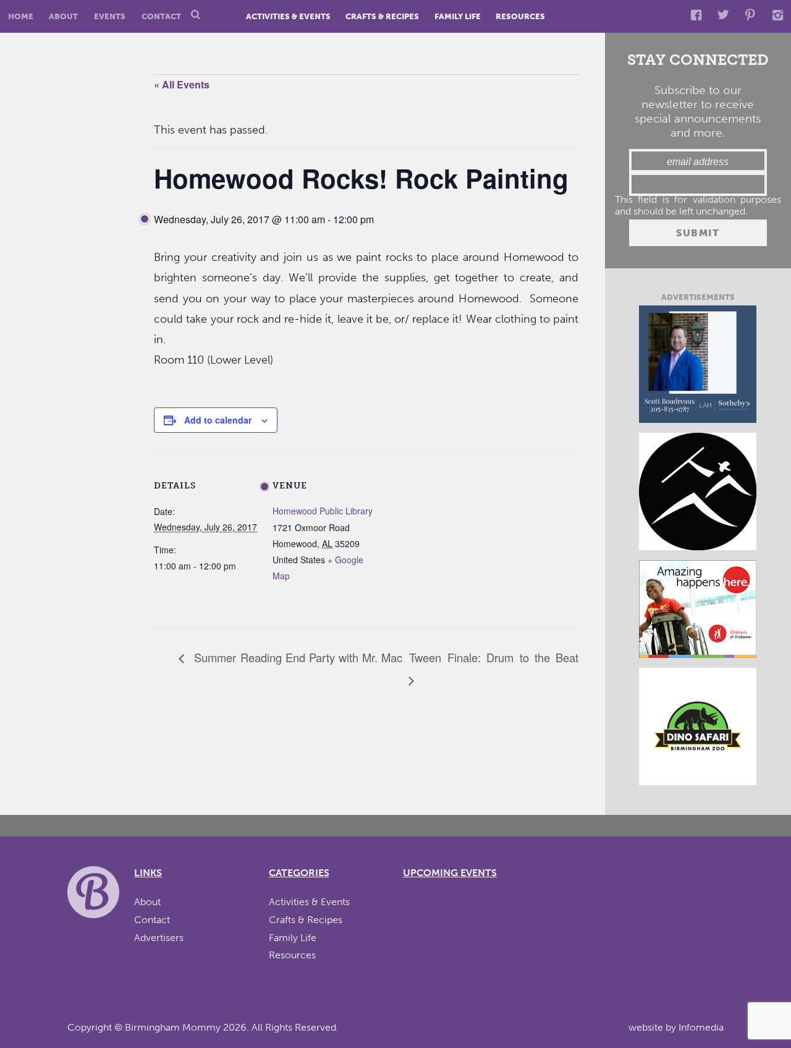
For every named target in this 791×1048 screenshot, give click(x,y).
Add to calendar (218, 420)
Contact (161, 16)
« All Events (181, 84)
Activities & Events (288, 16)
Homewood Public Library (323, 511)
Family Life (457, 16)
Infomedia (701, 1027)
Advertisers (159, 938)
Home (20, 16)
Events (109, 16)
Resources (520, 16)
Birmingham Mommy (173, 1027)
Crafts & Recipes (382, 16)
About (63, 16)
